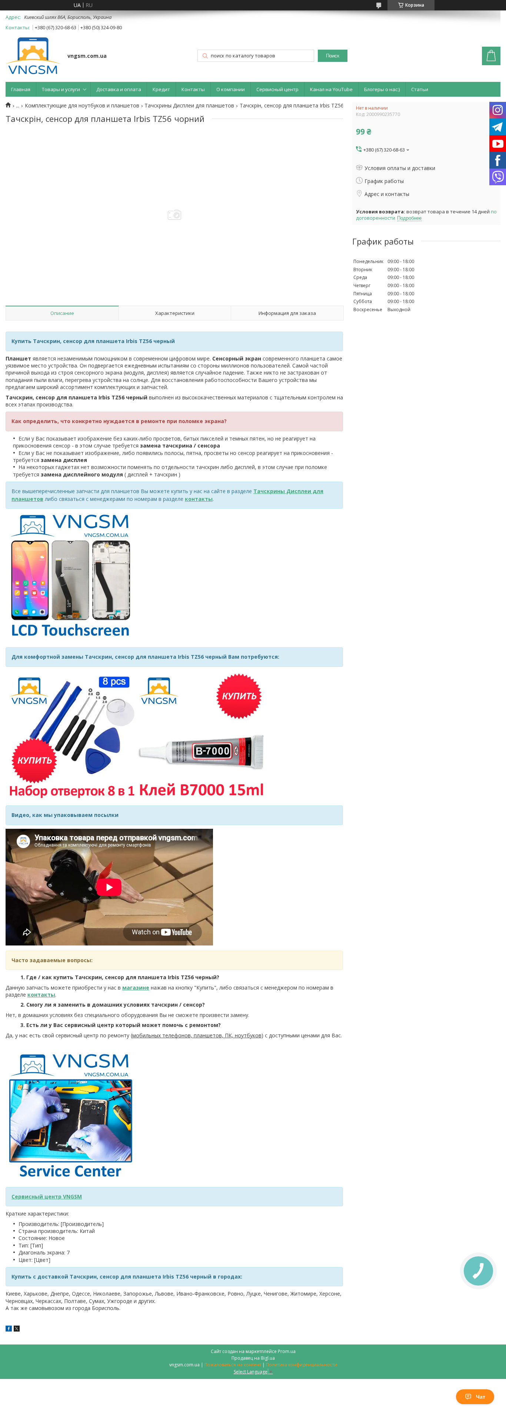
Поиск (332, 56)
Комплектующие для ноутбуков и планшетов (82, 105)
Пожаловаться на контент (232, 1365)
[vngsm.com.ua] (33, 56)
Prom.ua (287, 1351)
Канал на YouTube (331, 89)
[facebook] (9, 1329)
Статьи (419, 89)
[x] (17, 1329)
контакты (199, 498)
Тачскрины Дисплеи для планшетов (189, 105)
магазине (135, 987)
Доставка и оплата (118, 89)
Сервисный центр (277, 89)
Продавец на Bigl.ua (253, 1358)
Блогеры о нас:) (382, 89)
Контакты (193, 89)
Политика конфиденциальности (301, 1365)
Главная (20, 89)
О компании (230, 89)
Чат (480, 1397)
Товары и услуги (61, 89)
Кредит (161, 89)
